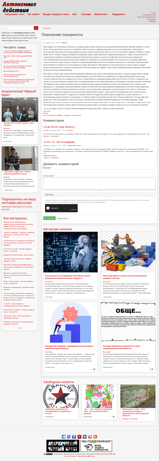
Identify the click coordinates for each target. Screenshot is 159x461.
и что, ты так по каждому (59, 142)
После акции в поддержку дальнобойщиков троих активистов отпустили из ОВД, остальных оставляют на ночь (18, 81)
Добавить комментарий (72, 115)
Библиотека (101, 14)
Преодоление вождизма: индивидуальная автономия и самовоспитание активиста (69, 347)
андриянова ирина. (74, 145)
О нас (66, 456)
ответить (46, 136)
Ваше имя (47, 168)
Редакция (6, 128)
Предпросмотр (62, 218)
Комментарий (49, 176)
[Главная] (20, 7)
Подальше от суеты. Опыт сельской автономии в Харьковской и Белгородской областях (135, 412)
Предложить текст (15, 14)
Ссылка (46, 130)
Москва (45, 113)
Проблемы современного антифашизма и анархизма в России (58, 411)
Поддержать (118, 14)
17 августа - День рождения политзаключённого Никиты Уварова (16, 305)
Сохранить (50, 218)
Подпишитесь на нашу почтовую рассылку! (19, 201)
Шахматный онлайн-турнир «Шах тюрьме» (18, 123)
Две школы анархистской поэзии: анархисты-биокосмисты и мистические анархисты (17, 275)
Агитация (86, 14)
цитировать (55, 136)
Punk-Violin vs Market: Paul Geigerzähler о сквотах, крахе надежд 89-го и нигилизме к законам (18, 267)
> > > (20, 328)
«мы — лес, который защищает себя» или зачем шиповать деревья (98, 411)
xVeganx (64, 43)
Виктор (70, 130)
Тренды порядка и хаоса (56, 14)
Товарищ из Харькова (129, 419)
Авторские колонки (57, 229)
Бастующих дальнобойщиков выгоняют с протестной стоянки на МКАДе (18, 67)
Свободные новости (58, 381)
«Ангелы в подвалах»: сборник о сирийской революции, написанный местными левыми (18, 234)
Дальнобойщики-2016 (11, 71)
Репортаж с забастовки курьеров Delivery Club (17, 57)
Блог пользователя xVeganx (53, 115)
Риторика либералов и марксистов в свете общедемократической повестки (121, 347)
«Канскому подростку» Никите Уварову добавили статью (17, 172)
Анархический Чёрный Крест (19, 93)
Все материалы (15, 218)
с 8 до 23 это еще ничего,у (59, 126)
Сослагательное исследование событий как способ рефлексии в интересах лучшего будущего (67, 276)
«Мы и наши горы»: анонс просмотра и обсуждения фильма (17, 317)
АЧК (74, 14)
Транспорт (47, 28)
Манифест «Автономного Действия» (82, 456)
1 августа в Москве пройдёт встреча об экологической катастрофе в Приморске (17, 51)
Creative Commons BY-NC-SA (105, 454)
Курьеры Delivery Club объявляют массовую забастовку (15, 62)
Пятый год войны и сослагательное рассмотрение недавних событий (125, 276)
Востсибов (48, 281)
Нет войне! (33, 14)
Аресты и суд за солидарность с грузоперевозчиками (14, 75)
